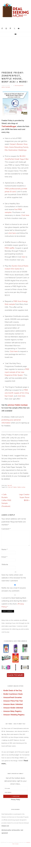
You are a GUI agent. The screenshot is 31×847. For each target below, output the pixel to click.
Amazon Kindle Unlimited (13, 708)
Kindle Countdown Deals (13, 694)
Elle (6, 150)
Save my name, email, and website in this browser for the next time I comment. (14, 578)
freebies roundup (21, 487)
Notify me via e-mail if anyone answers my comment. (14, 589)
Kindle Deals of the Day (12, 690)
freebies (15, 487)
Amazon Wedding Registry (14, 715)
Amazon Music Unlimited (13, 704)
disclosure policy (6, 830)
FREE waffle (9, 248)
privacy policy (16, 830)
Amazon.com (5, 825)
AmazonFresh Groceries (12, 697)
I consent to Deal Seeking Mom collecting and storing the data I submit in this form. (14, 602)
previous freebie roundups (18, 405)
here (23, 257)
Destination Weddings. (17, 150)
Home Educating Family (18, 147)
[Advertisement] (15, 52)
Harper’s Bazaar (16, 144)
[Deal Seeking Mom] (15, 18)
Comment (6, 529)
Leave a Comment (6, 87)
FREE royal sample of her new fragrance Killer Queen (17, 372)
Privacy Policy (15, 799)
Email (4, 557)
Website (5, 564)
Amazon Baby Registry (12, 711)
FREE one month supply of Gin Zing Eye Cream (17, 393)
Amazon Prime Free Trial (13, 701)
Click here (25, 215)
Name (5, 549)
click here (12, 233)
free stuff (9, 485)
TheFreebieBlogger (9, 126)
